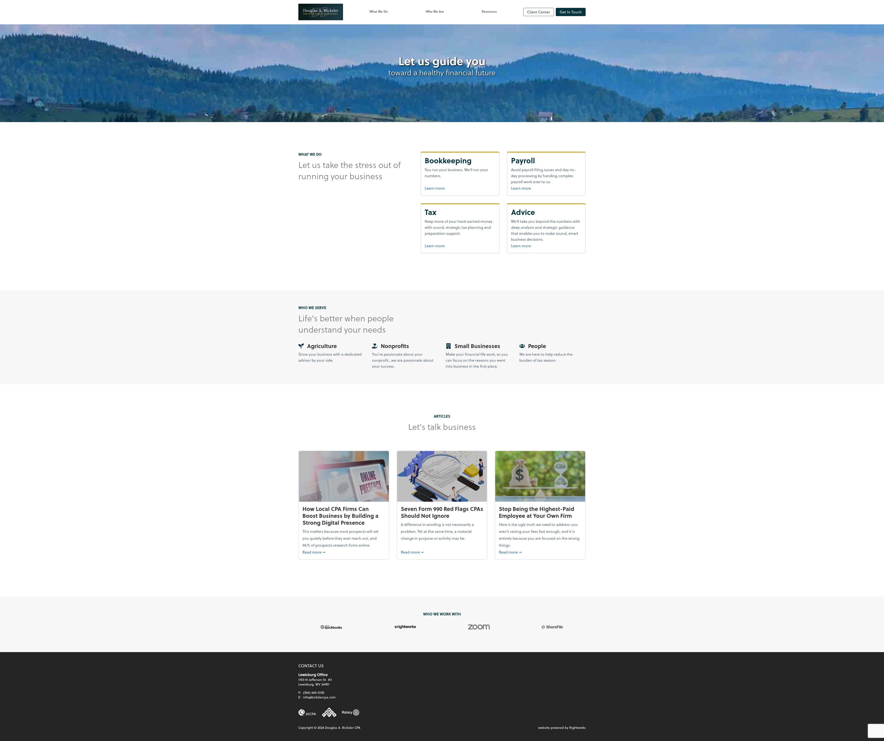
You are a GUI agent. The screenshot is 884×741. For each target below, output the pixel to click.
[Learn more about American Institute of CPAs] (307, 712)
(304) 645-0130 (313, 692)
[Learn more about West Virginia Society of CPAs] (329, 712)
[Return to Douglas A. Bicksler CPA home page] (320, 12)
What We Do (378, 11)
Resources (489, 11)
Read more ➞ (343, 552)
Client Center (538, 12)
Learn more (452, 188)
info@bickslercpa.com (319, 697)
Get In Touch (571, 12)
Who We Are (435, 11)
